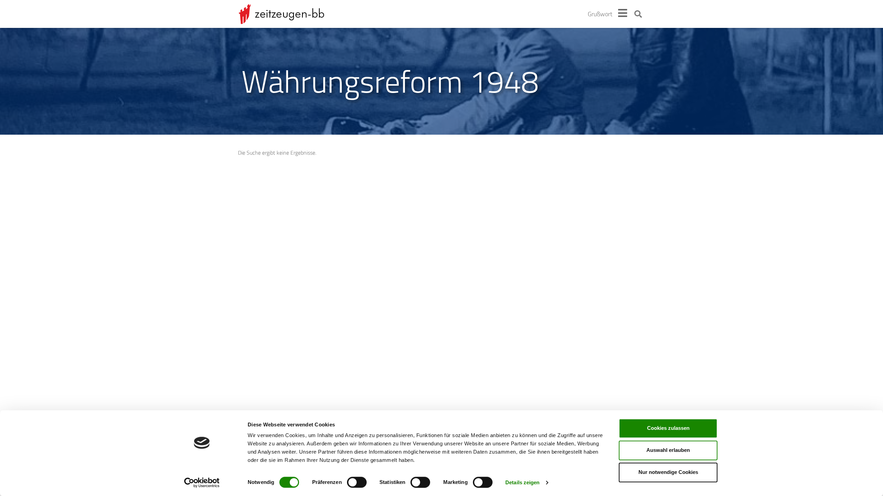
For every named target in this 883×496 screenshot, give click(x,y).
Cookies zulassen (668, 428)
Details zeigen (522, 482)
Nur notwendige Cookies (668, 472)
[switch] (357, 482)
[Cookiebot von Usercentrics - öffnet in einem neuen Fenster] (202, 482)
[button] (638, 14)
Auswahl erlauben (668, 450)
